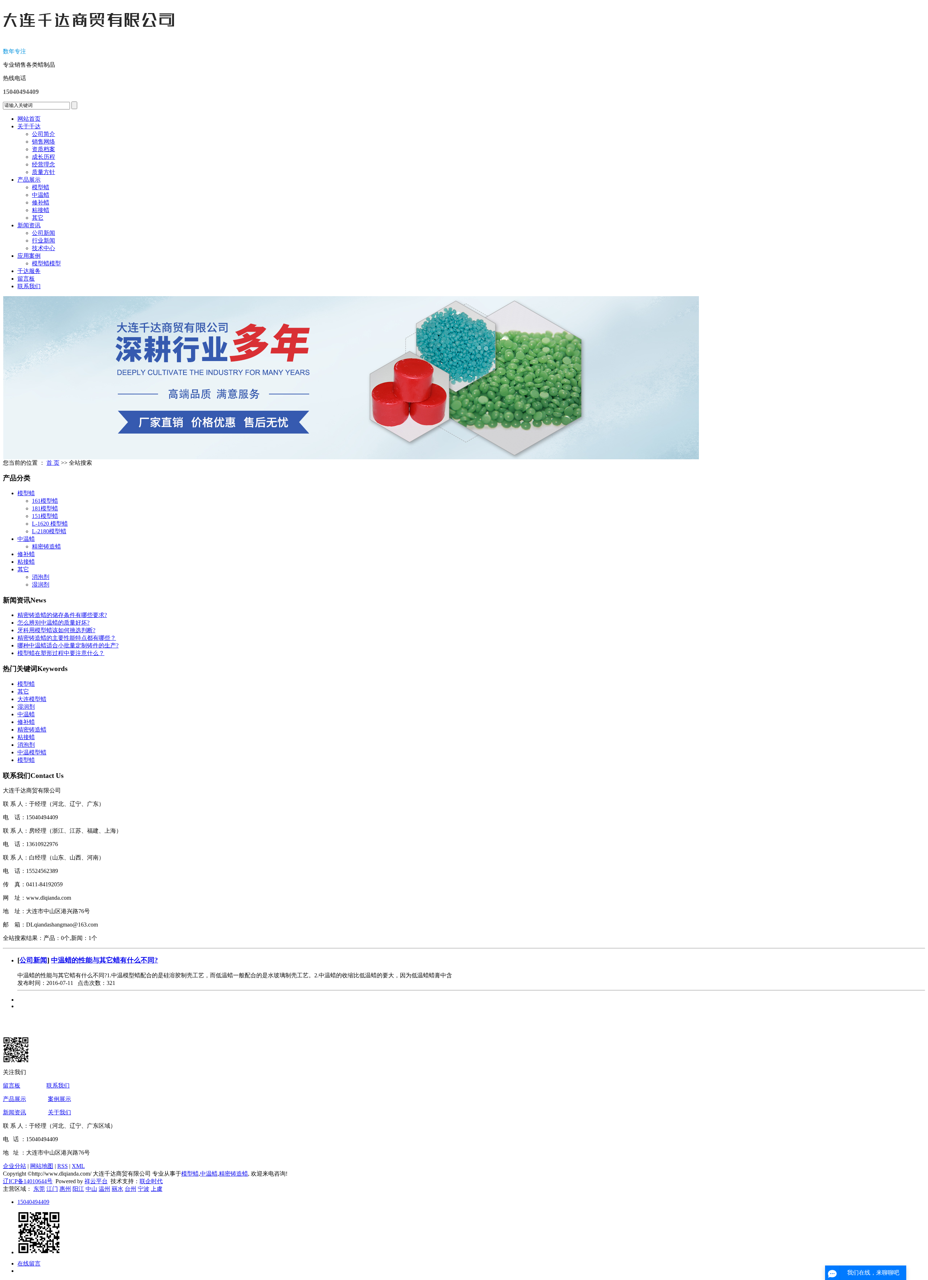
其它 (38, 218)
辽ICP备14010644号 (28, 1181)
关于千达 (29, 126)
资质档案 (43, 149)
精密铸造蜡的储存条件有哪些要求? (62, 615)
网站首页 (29, 119)
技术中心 (43, 248)
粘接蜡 (40, 210)
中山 (91, 1189)
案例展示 (59, 1099)
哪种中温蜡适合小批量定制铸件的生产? (68, 645)
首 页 (52, 463)
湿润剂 (40, 584)
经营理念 (43, 164)
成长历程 (43, 157)
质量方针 (43, 172)
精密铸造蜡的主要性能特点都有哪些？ (66, 638)
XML (78, 1166)
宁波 (143, 1189)
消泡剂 (40, 577)
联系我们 (29, 286)
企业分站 (14, 1166)
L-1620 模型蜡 (50, 524)
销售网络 (43, 141)
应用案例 (29, 256)
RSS (62, 1166)
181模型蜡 (45, 508)
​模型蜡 (26, 760)
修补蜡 (40, 202)
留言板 (26, 279)
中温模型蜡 (31, 752)
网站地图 (41, 1166)
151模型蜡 (45, 516)
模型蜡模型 (46, 263)
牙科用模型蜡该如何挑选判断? (56, 630)
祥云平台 (96, 1181)
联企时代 (151, 1181)
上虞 (156, 1189)
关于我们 (59, 1112)
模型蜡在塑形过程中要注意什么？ (60, 653)
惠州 (65, 1189)
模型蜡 (40, 187)
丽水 (117, 1189)
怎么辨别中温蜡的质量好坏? (53, 623)
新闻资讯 (29, 225)
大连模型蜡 (31, 699)
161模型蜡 (45, 501)
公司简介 (43, 134)
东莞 (39, 1189)
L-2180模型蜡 (49, 531)
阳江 (78, 1189)
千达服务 (29, 271)
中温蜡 (40, 195)
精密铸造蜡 (46, 546)
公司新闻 (43, 233)
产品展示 (29, 180)
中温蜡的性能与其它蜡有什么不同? (104, 960)
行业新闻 (43, 240)
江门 (52, 1189)
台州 (130, 1189)
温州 (104, 1189)
